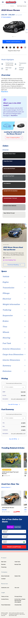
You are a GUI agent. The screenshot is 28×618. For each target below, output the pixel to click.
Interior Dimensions (11, 360)
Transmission (8, 288)
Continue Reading (13, 264)
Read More (4, 91)
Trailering (6, 310)
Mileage (5, 293)
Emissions (6, 371)
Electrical (6, 299)
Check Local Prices (14, 547)
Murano (12, 6)
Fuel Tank (6, 343)
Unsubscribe (18, 604)
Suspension (7, 315)
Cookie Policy (4, 599)
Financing (3, 567)
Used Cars (17, 527)
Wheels (5, 332)
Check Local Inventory (13, 41)
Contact (3, 578)
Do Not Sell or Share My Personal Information (20, 600)
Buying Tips (18, 564)
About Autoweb (5, 576)
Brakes (5, 321)
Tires (4, 326)
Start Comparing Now (13, 137)
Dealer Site (17, 576)
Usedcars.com (5, 587)
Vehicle (5, 276)
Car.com (17, 587)
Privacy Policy (18, 596)
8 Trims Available (6, 17)
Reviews (3, 564)
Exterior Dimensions (11, 349)
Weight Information (11, 304)
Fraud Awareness (5, 604)
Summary (6, 365)
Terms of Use (4, 596)
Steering (6, 338)
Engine (5, 282)
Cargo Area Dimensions (12, 354)
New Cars (10, 527)
